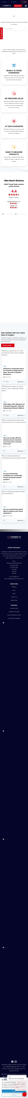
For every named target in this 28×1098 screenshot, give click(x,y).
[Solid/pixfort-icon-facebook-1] (12, 1061)
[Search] (26, 28)
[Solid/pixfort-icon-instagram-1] (15, 1061)
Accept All (14, 1091)
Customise (14, 1095)
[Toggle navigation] (25, 6)
